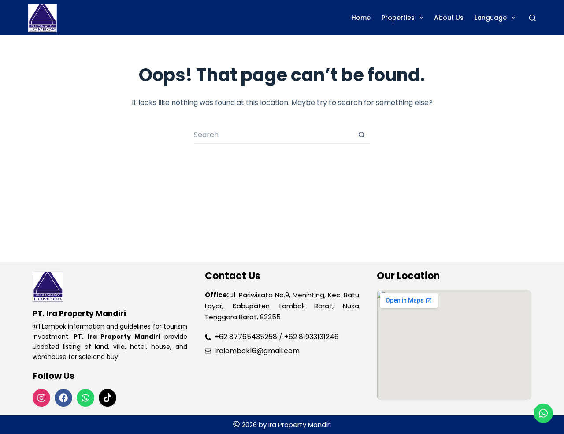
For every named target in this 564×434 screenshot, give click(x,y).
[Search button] (361, 135)
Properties (398, 17)
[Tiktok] (107, 398)
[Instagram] (41, 398)
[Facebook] (63, 398)
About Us (449, 17)
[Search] (532, 18)
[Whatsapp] (85, 398)
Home (361, 17)
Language (491, 17)
